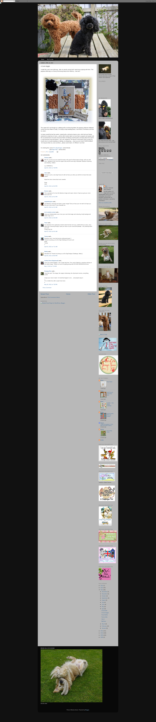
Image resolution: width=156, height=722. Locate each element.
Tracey (46, 236)
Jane (45, 172)
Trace (45, 222)
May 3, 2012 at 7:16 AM (50, 266)
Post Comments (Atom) (54, 297)
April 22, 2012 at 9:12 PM (50, 196)
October (104, 596)
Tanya (102, 423)
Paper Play (55, 149)
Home (42, 59)
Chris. (102, 380)
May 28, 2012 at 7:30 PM (50, 284)
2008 (102, 637)
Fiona (102, 412)
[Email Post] (57, 151)
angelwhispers (48, 201)
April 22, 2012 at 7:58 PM (50, 167)
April (103, 608)
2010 (102, 633)
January (104, 628)
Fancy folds (104, 617)
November (104, 593)
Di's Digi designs (57, 147)
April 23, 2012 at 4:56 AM (50, 217)
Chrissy (46, 157)
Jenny (102, 429)
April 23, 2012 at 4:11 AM (50, 207)
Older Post (91, 294)
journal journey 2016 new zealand (110, 415)
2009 (102, 635)
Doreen (46, 191)
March (103, 624)
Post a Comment (47, 287)
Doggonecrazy (47, 7)
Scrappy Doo (48, 271)
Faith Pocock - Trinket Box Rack (110, 394)
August (104, 600)
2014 (102, 585)
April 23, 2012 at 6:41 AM (50, 231)
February (104, 626)
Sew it (103, 619)
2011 (102, 630)
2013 (102, 587)
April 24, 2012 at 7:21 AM (50, 246)
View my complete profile (105, 202)
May (103, 606)
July (103, 602)
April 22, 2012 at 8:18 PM (50, 186)
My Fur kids (50, 59)
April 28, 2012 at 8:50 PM (50, 255)
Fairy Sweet (109, 381)
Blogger (87, 710)
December (104, 591)
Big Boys (103, 621)
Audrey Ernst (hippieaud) (51, 260)
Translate (110, 159)
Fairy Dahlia (104, 614)
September (105, 598)
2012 (102, 589)
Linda (102, 440)
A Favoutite (104, 610)
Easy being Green (109, 431)
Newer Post (45, 294)
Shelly (46, 251)
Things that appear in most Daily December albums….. (106, 425)
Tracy (101, 391)
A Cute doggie (105, 612)
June (103, 604)
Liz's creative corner (49, 212)
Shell (101, 401)
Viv (106, 186)
